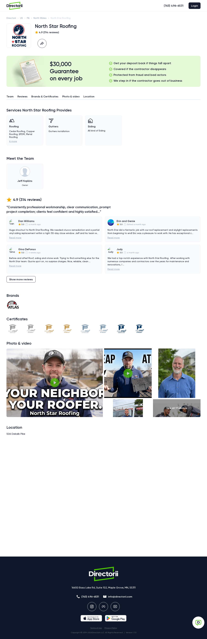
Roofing (14, 126)
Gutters (53, 126)
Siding (92, 126)
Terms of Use (96, 628)
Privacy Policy (110, 628)
